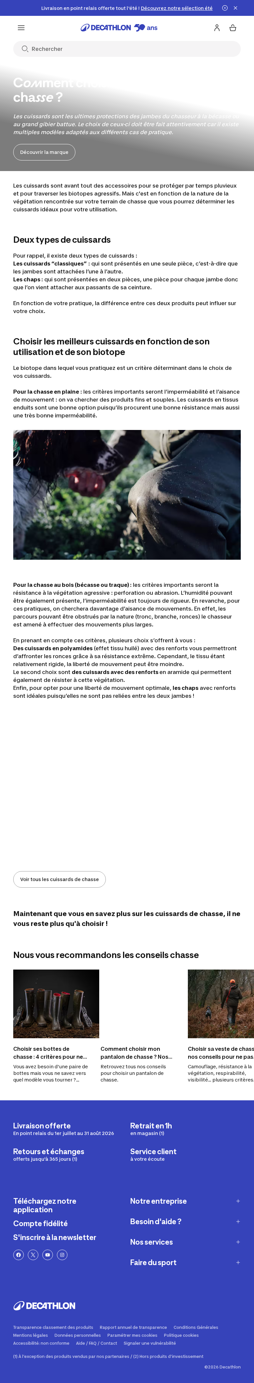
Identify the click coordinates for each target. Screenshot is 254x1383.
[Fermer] (235, 8)
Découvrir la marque (44, 152)
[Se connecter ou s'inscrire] (217, 28)
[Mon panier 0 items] (233, 28)
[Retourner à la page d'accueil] (119, 28)
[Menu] (21, 28)
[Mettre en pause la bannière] (225, 8)
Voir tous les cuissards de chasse (59, 879)
